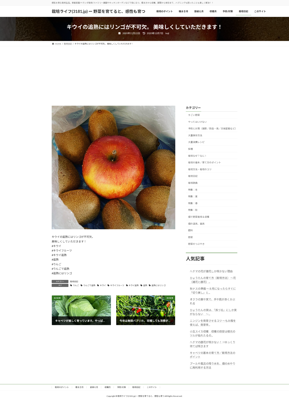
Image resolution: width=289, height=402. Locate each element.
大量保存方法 (195, 135)
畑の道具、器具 (196, 223)
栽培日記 (74, 281)
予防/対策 (121, 387)
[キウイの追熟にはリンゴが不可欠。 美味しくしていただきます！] (113, 228)
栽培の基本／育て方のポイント (204, 162)
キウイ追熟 (134, 285)
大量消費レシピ (196, 142)
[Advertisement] (144, 71)
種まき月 (79, 387)
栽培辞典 (193, 182)
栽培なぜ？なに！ (197, 155)
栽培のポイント (62, 387)
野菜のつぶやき (196, 243)
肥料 (190, 230)
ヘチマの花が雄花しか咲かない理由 (211, 271)
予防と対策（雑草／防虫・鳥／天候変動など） (212, 128)
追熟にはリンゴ (159, 285)
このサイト (152, 387)
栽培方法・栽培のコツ (200, 169)
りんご (76, 285)
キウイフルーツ (117, 285)
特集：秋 (193, 210)
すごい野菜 (194, 115)
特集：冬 (193, 189)
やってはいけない (197, 121)
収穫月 (108, 387)
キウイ (103, 285)
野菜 (190, 237)
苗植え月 (94, 387)
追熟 (145, 285)
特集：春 (193, 203)
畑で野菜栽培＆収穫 (198, 216)
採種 (190, 148)
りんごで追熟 (89, 285)
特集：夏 (193, 196)
